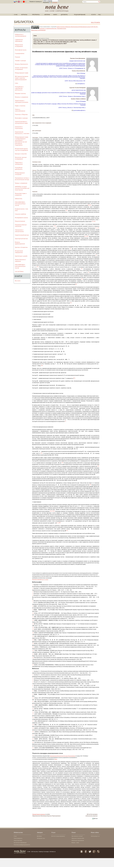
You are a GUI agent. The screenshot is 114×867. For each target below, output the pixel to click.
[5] (54, 225)
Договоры (64, 14)
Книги (55, 14)
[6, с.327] (86, 236)
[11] (82, 278)
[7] (88, 272)
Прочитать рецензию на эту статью (40, 579)
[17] (71, 302)
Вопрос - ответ (75, 842)
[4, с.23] (93, 221)
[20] (42, 365)
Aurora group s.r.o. (95, 836)
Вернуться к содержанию (38, 30)
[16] (90, 484)
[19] (41, 453)
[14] (66, 210)
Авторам (47, 14)
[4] (55, 225)
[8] (96, 255)
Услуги (93, 14)
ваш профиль (95, 22)
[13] (74, 377)
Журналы (24, 14)
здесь (56, 759)
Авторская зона (41, 838)
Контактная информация (20, 842)
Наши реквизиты (18, 838)
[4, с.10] (97, 227)
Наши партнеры (18, 840)
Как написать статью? (77, 836)
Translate (55, 2)
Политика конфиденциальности (22, 844)
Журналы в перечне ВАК (78, 838)
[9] (81, 268)
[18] (62, 462)
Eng (21, 1)
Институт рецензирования (58, 836)
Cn (25, 1)
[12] (76, 284)
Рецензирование (79, 14)
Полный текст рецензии (38, 814)
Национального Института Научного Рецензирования (62, 755)
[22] (88, 205)
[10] (37, 266)
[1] (56, 227)
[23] (90, 205)
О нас (16, 14)
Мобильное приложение (78, 840)
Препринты (36, 14)
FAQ (99, 14)
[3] (70, 248)
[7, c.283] (59, 522)
